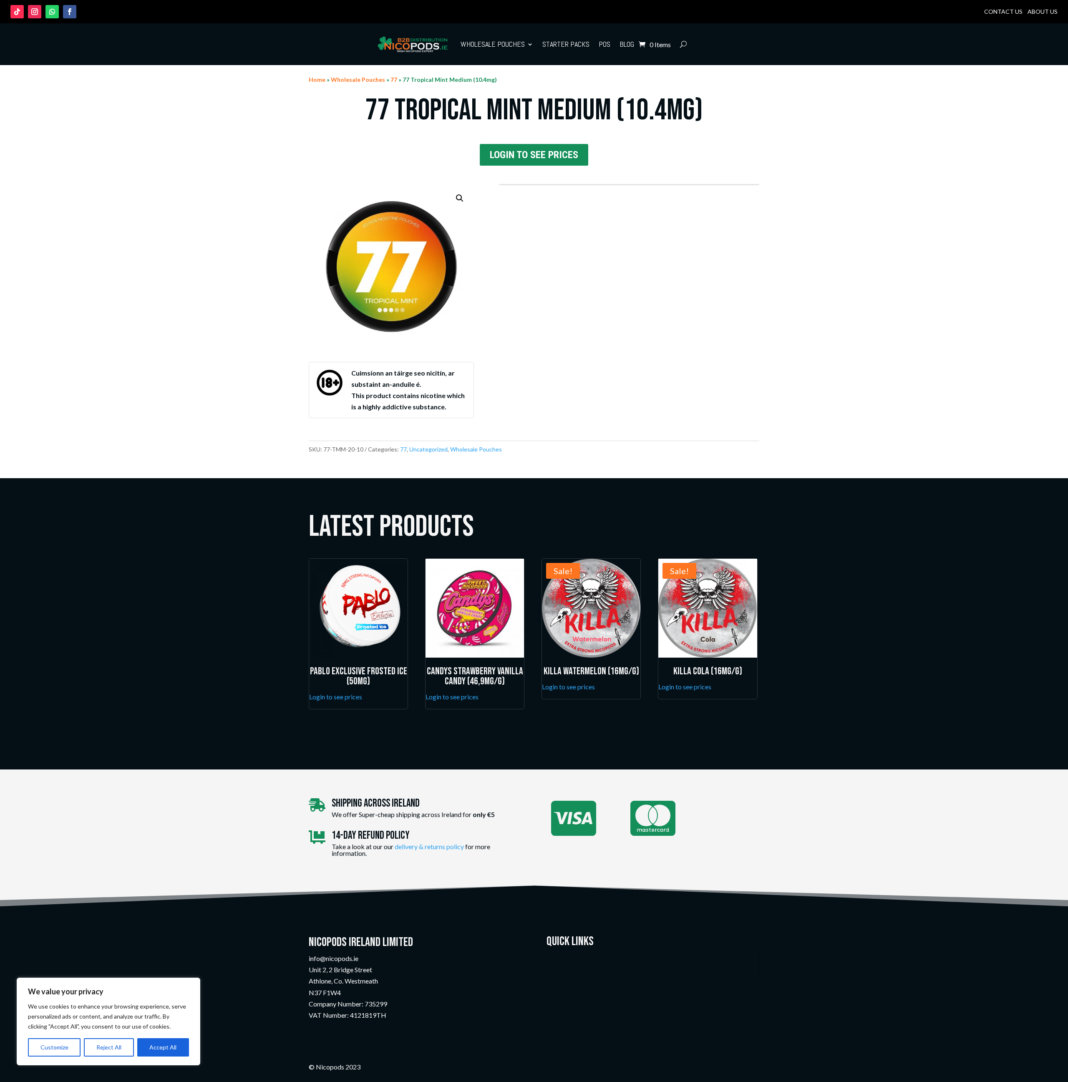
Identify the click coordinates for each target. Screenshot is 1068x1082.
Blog (627, 44)
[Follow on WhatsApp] (52, 11)
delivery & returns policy (429, 846)
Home (317, 79)
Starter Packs (565, 44)
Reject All (108, 1047)
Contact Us (1003, 11)
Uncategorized (428, 449)
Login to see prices (534, 155)
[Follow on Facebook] (69, 11)
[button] (459, 198)
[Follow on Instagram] (34, 11)
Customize (54, 1047)
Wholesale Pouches (493, 44)
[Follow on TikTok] (17, 11)
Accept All (162, 1047)
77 (393, 79)
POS (604, 44)
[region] (108, 1021)
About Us (1043, 11)
